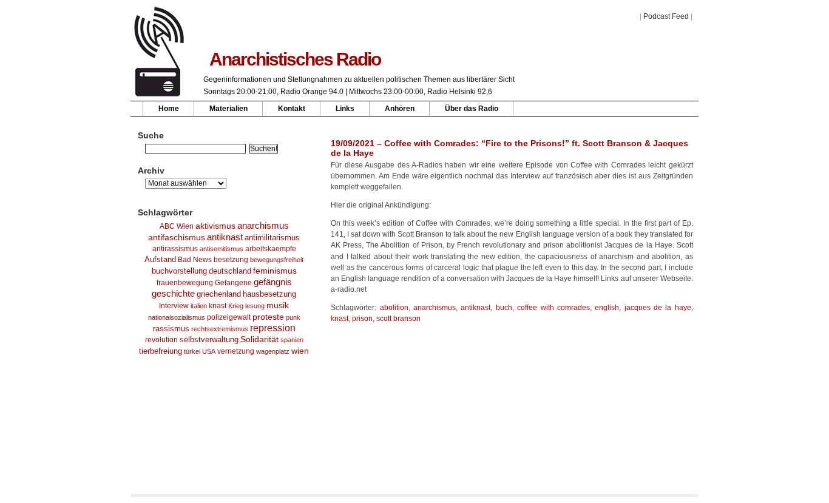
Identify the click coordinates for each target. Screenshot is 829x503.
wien (300, 351)
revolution (161, 340)
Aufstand (160, 259)
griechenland (219, 294)
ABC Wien (177, 226)
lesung (255, 305)
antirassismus (175, 249)
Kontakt (291, 108)
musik (277, 305)
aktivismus (215, 226)
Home (168, 108)
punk (293, 317)
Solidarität (259, 339)
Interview (174, 306)
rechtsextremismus (219, 329)
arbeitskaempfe (270, 249)
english (607, 307)
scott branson (398, 318)
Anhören (399, 108)
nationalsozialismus (176, 317)
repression (273, 328)
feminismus (275, 270)
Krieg (235, 305)
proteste (268, 317)
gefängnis (273, 282)
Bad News (195, 259)
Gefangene (233, 283)
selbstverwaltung (209, 339)
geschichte (173, 294)
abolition (394, 307)
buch (504, 307)
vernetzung (235, 351)
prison (362, 318)
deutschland (230, 271)
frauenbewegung (185, 283)
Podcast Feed (666, 16)
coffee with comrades (553, 307)
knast (217, 306)
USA (208, 351)
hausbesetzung (269, 294)
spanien (291, 339)
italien (199, 305)
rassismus (171, 328)
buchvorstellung (179, 270)
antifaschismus (176, 237)
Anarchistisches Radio (295, 59)
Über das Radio (471, 108)
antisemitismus (221, 248)
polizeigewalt (229, 317)
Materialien (228, 108)
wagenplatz (272, 351)
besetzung (231, 259)
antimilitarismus (272, 238)
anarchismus (263, 225)
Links (345, 108)
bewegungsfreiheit (276, 259)
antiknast (225, 237)
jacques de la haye (657, 307)
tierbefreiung (160, 351)
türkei (192, 351)
